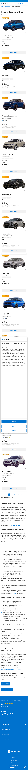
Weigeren (14, 430)
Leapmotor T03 (7, 36)
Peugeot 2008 (7, 472)
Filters (12, 767)
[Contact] (25, 767)
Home (2, 6)
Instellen (13, 426)
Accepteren (13, 421)
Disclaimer (14, 755)
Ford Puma (6, 273)
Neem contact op (7, 689)
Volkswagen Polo (8, 155)
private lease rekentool (15, 525)
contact (15, 593)
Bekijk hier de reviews (7, 706)
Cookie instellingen (14, 762)
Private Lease (7, 6)
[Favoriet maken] (25, 32)
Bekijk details (13, 52)
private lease (4, 581)
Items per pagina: (5, 497)
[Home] (8, 3)
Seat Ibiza (5, 75)
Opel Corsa (5, 313)
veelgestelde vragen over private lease (11, 669)
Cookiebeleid (14, 760)
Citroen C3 (5, 115)
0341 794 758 (5, 684)
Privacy (14, 757)
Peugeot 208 (6, 194)
